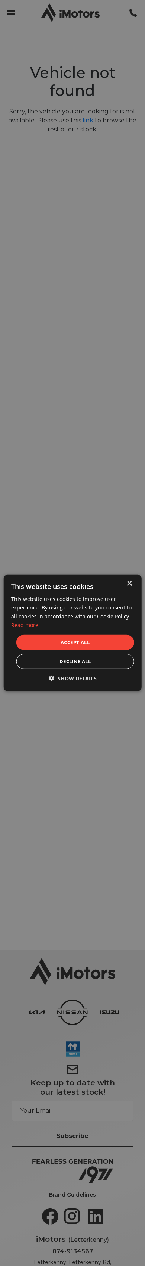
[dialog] (73, 633)
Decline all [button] (75, 661)
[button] (73, 678)
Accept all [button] (75, 642)
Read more (24, 624)
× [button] (129, 583)
